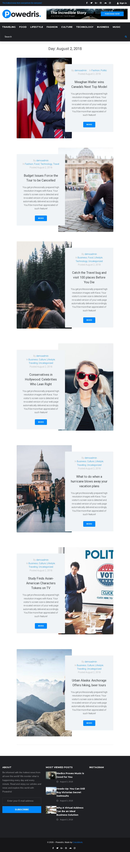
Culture (42, 359)
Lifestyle (98, 257)
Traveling (33, 363)
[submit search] (126, 37)
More (89, 125)
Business (82, 257)
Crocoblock (77, 842)
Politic (104, 70)
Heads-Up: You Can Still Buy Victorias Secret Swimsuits (70, 792)
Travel (56, 164)
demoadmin (81, 70)
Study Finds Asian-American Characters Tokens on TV (40, 583)
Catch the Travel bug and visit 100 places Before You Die (89, 277)
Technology (46, 164)
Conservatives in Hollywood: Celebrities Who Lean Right (41, 379)
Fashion (95, 70)
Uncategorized (95, 261)
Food (36, 164)
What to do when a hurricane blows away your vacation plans (89, 481)
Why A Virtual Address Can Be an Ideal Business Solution (69, 811)
